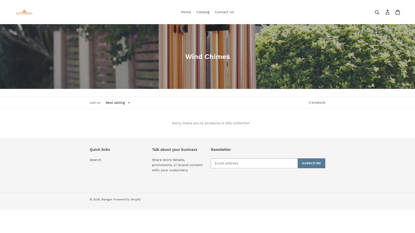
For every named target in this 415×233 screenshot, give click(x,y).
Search (95, 160)
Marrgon (106, 199)
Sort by (95, 102)
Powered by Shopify (127, 199)
